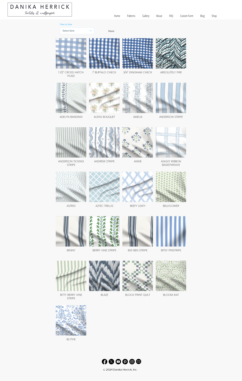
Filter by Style (66, 24)
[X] (111, 361)
